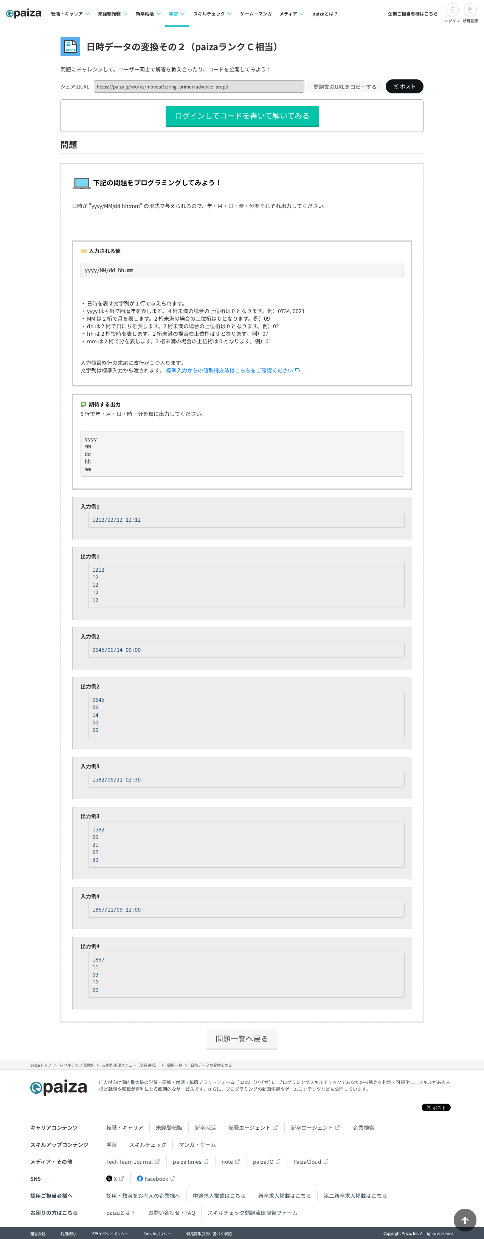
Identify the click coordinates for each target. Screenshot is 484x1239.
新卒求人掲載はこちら (284, 1195)
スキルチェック (147, 1144)
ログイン (452, 20)
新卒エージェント (312, 1127)
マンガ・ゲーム (197, 1144)
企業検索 (363, 1127)
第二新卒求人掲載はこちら (355, 1195)
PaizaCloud (307, 1161)
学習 (111, 1144)
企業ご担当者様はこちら (413, 13)
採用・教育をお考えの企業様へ (143, 1195)
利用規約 (68, 1233)
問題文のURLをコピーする (345, 86)
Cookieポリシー (157, 1233)
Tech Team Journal (129, 1161)
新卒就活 (205, 1127)
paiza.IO (263, 1161)
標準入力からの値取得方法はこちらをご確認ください (229, 370)
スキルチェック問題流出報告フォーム (253, 1212)
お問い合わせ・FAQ (171, 1212)
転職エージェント (249, 1127)
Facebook (156, 1178)
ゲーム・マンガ (256, 13)
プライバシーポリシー (110, 1233)
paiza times (187, 1161)
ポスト (408, 86)
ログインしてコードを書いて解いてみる (242, 115)
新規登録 (470, 20)
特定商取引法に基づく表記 (209, 1233)
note (227, 1161)
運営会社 (37, 1233)
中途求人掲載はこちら (219, 1195)
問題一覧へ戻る (242, 1038)
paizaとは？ (325, 13)
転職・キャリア (124, 1127)
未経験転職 (169, 1127)
